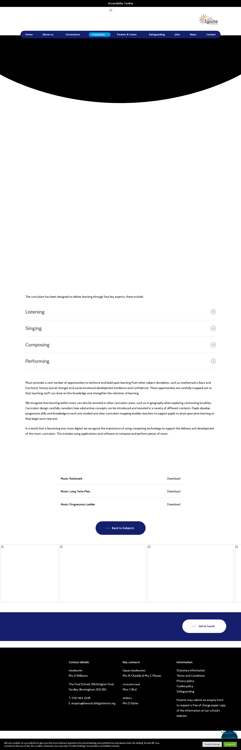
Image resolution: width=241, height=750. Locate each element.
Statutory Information (191, 670)
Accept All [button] (230, 744)
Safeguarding (185, 691)
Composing (37, 345)
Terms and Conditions (191, 675)
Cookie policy (185, 686)
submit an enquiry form (208, 700)
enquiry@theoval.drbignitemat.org (93, 703)
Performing (37, 361)
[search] (224, 19)
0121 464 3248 (81, 698)
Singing (33, 328)
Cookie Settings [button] (212, 744)
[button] (229, 738)
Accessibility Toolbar (120, 3)
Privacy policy (185, 681)
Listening (35, 312)
